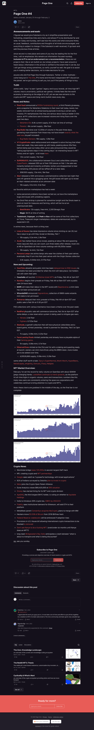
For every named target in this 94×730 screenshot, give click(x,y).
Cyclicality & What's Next (24, 675)
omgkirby (29, 364)
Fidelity (20, 504)
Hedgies (50, 364)
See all (17, 689)
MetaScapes (19, 364)
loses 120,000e (37, 470)
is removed (28, 524)
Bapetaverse (63, 287)
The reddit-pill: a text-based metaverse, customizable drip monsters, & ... (36, 665)
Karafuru (20, 281)
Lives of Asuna (23, 231)
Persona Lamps (23, 254)
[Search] (67, 3)
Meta (19, 484)
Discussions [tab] (27, 645)
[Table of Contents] (2, 365)
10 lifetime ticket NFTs (45, 277)
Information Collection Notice (46, 566)
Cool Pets (21, 268)
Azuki (19, 241)
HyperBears (73, 361)
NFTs (15, 10)
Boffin (23, 667)
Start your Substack (42, 721)
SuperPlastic (22, 163)
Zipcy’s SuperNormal (47, 361)
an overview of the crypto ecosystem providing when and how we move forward (36, 679)
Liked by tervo (23, 612)
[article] (47, 653)
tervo (19, 21)
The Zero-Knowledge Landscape (27, 650)
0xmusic (37, 364)
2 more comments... (20, 635)
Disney (20, 491)
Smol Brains (25, 209)
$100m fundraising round (47, 105)
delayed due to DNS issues (65, 268)
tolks (23, 654)
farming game (27, 340)
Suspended (21, 625)
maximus (21, 610)
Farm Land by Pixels (25, 337)
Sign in (88, 3)
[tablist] (21, 593)
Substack (38, 726)
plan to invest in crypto (56, 481)
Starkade (21, 325)
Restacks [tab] (25, 593)
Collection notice (58, 717)
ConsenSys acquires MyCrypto (44, 511)
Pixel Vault (21, 105)
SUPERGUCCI (22, 161)
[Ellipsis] (79, 609)
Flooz (43, 364)
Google (20, 477)
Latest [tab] (20, 645)
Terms (50, 717)
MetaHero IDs (25, 123)
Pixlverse (21, 300)
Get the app (56, 721)
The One (31, 78)
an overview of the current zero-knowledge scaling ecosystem (33, 652)
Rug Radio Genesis (27, 139)
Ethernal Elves (23, 347)
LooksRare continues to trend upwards (49, 375)
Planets (23, 126)
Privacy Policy (61, 566)
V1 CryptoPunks (24, 142)
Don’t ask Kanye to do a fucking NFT (32, 528)
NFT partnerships (44, 474)
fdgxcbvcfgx (21, 623)
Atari (19, 176)
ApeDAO (20, 495)
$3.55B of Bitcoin (36, 514)
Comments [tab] (18, 593)
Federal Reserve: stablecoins (29, 518)
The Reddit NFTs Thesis (24, 663)
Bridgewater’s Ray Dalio (35, 534)
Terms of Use (55, 564)
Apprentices (43, 293)
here (46, 153)
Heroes (23, 318)
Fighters (23, 321)
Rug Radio (21, 130)
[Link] (11, 31)
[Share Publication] (71, 3)
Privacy (45, 717)
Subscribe (78, 3)
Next (74, 580)
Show (50, 628)
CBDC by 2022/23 (52, 501)
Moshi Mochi (62, 361)
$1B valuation (54, 488)
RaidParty (21, 311)
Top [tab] (16, 645)
